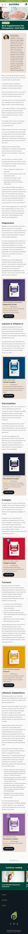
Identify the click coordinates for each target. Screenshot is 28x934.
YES (14, 476)
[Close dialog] (26, 450)
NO (14, 481)
